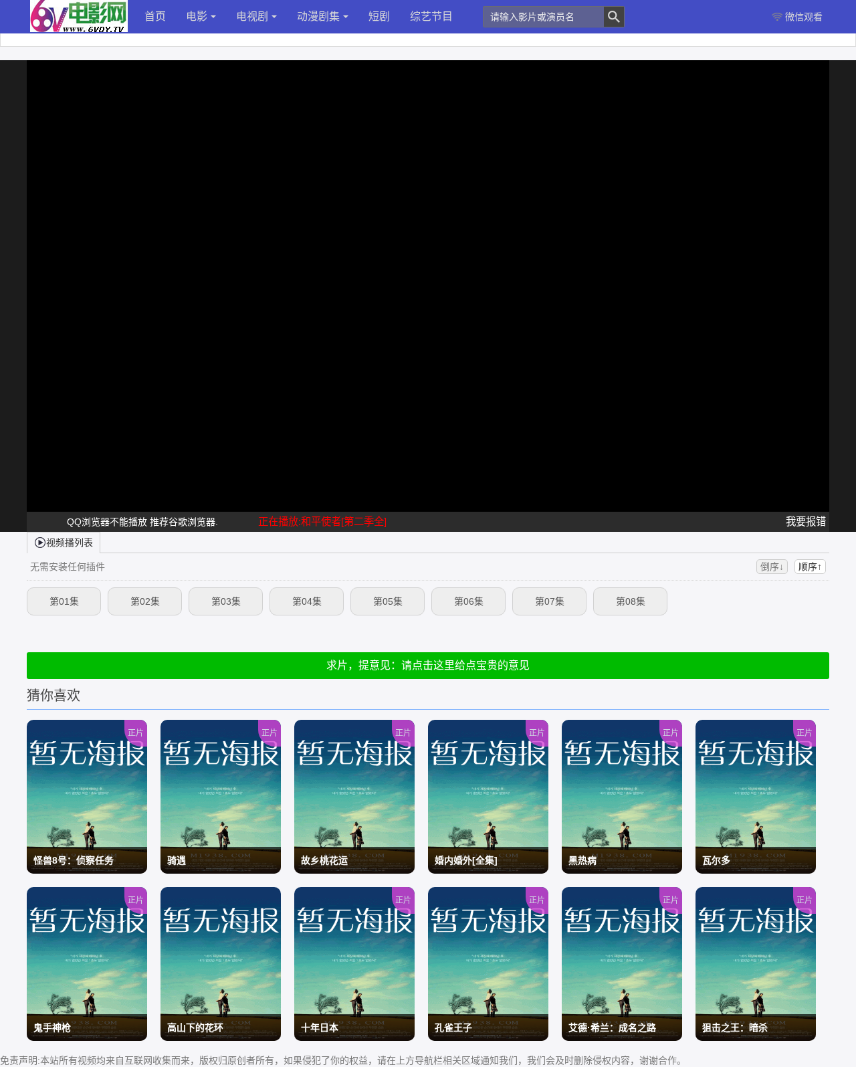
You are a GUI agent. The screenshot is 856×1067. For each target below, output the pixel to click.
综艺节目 (431, 16)
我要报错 (806, 521)
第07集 (549, 601)
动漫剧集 (318, 16)
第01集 (64, 601)
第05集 (388, 601)
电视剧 (252, 16)
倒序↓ (772, 566)
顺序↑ (810, 566)
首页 (155, 16)
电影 (196, 16)
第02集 (145, 601)
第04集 (307, 601)
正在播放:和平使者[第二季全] (322, 521)
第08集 (630, 601)
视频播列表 (69, 542)
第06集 (469, 601)
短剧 (379, 16)
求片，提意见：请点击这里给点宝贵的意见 (428, 665)
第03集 (226, 601)
